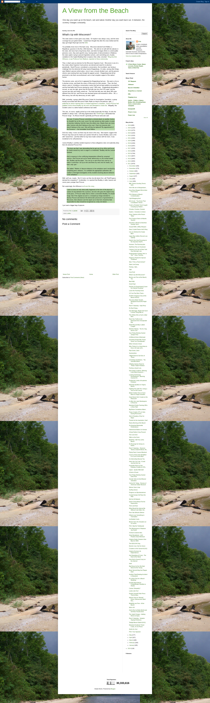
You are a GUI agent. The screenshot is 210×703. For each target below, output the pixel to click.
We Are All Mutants (134, 499)
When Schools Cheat (135, 344)
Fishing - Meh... (133, 267)
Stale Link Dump (134, 264)
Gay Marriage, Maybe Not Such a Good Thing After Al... (138, 311)
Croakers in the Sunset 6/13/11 (138, 548)
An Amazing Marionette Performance (136, 426)
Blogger (113, 689)
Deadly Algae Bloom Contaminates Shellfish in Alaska (137, 584)
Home (91, 274)
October (131, 171)
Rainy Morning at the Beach (137, 423)
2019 (129, 143)
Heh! (130, 563)
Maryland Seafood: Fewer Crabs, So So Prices (136, 625)
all (84, 186)
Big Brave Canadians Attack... (138, 409)
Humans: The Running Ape (137, 244)
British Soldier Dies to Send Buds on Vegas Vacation (137, 393)
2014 (129, 156)
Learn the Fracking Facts (136, 290)
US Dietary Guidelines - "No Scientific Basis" (137, 360)
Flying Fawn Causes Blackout (138, 452)
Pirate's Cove (132, 112)
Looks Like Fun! (133, 591)
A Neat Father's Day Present (137, 432)
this (89, 186)
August (131, 176)
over (86, 186)
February (132, 642)
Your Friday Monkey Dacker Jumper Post (137, 333)
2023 (129, 133)
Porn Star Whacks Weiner (136, 512)
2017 (129, 148)
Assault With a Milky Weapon (137, 227)
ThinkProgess (100, 113)
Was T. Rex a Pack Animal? (137, 262)
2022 (129, 135)
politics (69, 213)
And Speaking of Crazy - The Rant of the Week (137, 556)
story (92, 186)
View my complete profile (133, 56)
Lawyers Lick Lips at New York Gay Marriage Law (138, 250)
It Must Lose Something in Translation (136, 515)
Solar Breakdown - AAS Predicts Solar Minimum (137, 536)
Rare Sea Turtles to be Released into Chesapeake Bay (138, 320)
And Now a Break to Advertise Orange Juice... (138, 223)
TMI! (130, 269)
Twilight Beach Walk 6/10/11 (137, 622)
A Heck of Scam (133, 472)
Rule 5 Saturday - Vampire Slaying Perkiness (137, 619)
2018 (129, 146)
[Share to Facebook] (91, 211)
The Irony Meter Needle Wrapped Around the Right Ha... (137, 301)
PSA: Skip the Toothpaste (136, 526)
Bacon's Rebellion (133, 87)
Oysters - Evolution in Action (137, 212)
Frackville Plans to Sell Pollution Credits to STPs (137, 466)
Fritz (139, 41)
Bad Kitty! (132, 281)
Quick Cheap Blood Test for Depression (137, 502)
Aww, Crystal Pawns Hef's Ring (138, 229)
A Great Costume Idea (135, 532)
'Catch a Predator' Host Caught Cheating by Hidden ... (138, 205)
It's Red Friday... (133, 308)
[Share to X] (89, 211)
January (131, 645)
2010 (129, 648)
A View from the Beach (95, 10)
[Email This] (85, 211)
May (130, 635)
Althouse (131, 84)
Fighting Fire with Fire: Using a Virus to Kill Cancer (138, 389)
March (131, 640)
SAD (86, 43)
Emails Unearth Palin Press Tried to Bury (137, 594)
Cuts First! (132, 272)
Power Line (131, 115)
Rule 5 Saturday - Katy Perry (137, 305)
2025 (129, 128)
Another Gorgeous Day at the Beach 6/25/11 (137, 296)
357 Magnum (132, 81)
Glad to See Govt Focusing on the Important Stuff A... (138, 241)
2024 (129, 130)
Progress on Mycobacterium (137, 492)
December (132, 166)
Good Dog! (132, 284)
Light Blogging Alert (135, 198)
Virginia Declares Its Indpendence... (135, 552)
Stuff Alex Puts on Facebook (137, 247)
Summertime (133, 353)
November (132, 168)
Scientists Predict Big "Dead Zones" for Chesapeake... (137, 340)
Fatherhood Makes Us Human (138, 429)
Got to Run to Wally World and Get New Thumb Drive (138, 610)
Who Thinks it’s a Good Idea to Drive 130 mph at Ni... (138, 347)
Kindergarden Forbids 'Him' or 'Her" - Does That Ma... (138, 254)
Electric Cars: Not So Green (137, 546)
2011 (129, 163)
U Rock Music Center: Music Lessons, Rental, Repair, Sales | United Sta (137, 66)
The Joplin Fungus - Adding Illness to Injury (137, 615)
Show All (146, 117)
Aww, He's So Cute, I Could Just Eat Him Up (137, 462)
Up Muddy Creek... (134, 519)
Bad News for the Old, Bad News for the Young (137, 567)
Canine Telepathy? (134, 588)
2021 (129, 138)
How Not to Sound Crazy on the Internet (137, 560)
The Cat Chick (133, 435)
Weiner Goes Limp (134, 487)
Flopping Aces (132, 97)
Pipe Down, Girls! (134, 350)
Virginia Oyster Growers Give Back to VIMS (137, 540)
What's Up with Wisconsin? (137, 275)
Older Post (115, 274)
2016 (129, 151)
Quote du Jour (133, 629)
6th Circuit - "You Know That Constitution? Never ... (137, 201)
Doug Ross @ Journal (135, 91)
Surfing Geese (133, 490)
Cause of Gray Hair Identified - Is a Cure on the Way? (138, 455)
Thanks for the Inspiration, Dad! (138, 420)
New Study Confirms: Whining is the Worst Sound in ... (138, 371)
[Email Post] (81, 210)
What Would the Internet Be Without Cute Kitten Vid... (137, 509)
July (130, 179)
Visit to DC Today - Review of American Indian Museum (137, 483)
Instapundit (131, 109)
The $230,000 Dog (134, 543)
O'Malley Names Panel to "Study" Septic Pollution (137, 364)
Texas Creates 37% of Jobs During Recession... (137, 412)
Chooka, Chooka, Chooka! (137, 209)
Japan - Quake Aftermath (136, 470)
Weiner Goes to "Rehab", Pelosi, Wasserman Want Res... (137, 599)
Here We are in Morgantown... (138, 187)
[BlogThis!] (87, 211)
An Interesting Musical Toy (137, 459)
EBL (129, 94)
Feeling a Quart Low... (135, 368)
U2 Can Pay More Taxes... (136, 293)
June (131, 181)
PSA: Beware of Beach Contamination (136, 195)
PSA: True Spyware (135, 632)
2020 (129, 140)
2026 (129, 125)
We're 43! (132, 607)
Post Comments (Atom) (77, 277)
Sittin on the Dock (134, 437)
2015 (129, 153)
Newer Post (66, 274)
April (130, 637)
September (132, 173)
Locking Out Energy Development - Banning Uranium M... (137, 376)
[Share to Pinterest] (93, 211)
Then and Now (133, 506)
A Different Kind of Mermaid (137, 337)
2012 (129, 161)
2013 (129, 158)
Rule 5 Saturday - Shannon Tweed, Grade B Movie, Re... (138, 448)
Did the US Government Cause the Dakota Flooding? (138, 287)
